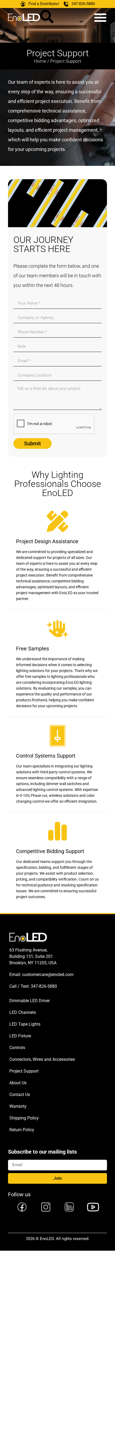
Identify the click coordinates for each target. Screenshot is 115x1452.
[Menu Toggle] (100, 17)
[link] (22, 1206)
